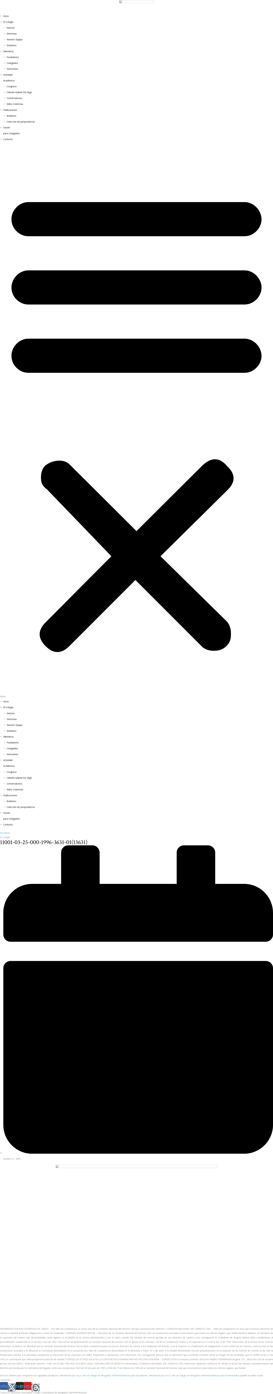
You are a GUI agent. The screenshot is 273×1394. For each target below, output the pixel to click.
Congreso (12, 86)
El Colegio (8, 21)
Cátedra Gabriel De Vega (19, 92)
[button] (136, 422)
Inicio (6, 16)
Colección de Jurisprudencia (21, 121)
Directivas (12, 33)
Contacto (8, 139)
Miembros (8, 51)
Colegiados (12, 62)
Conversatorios (14, 98)
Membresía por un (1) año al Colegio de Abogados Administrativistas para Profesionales (194, 1375)
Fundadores (13, 57)
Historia (11, 27)
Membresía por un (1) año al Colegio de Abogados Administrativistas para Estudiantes (104, 1375)
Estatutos (11, 45)
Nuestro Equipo (15, 39)
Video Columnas (15, 103)
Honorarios (12, 68)
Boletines (11, 115)
